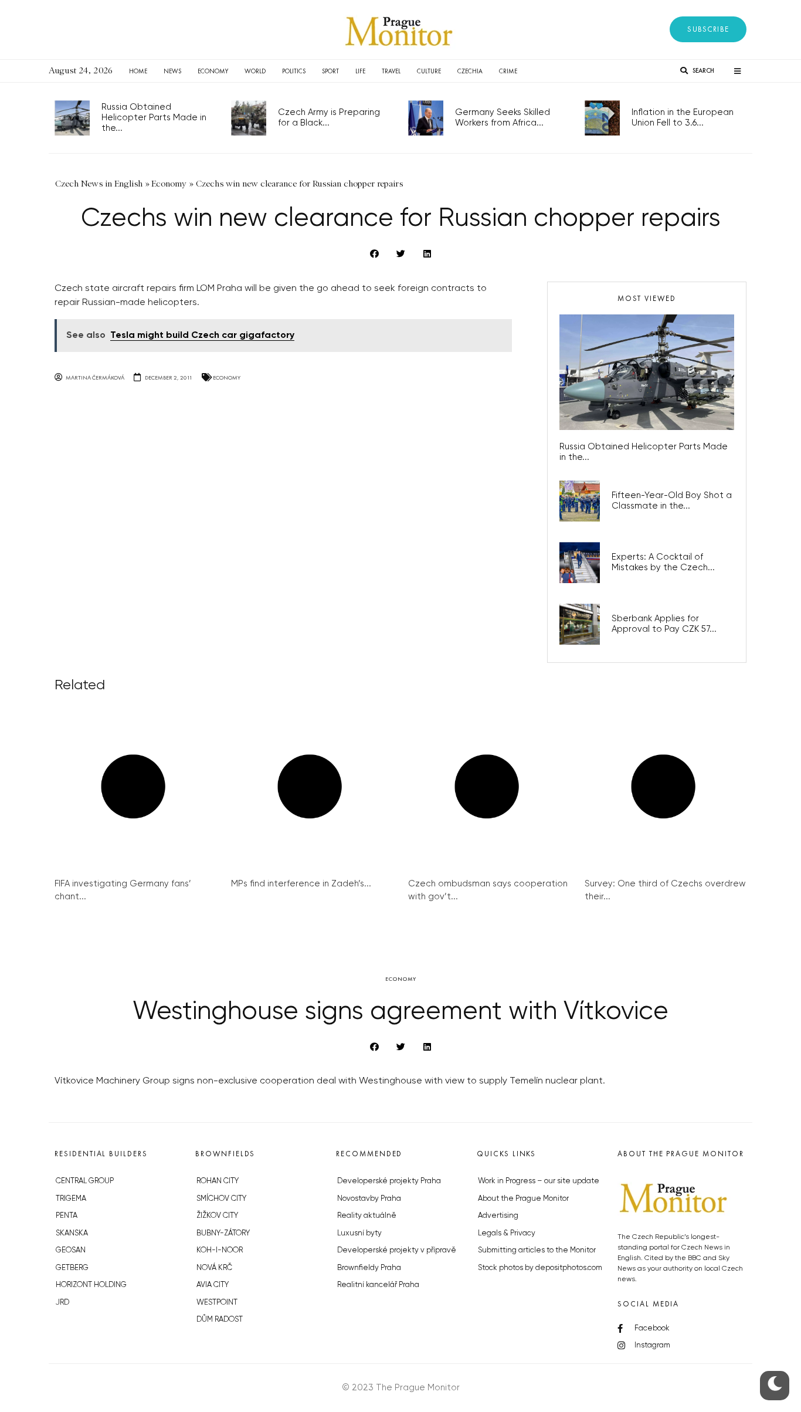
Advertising (498, 1216)
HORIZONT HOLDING (91, 1285)
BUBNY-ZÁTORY (223, 1233)
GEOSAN (71, 1250)
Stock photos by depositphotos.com (540, 1268)
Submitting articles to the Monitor (537, 1250)
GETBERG (72, 1268)
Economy (213, 71)
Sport (330, 71)
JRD (62, 1302)
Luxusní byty (359, 1233)
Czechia (470, 71)
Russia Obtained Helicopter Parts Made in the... (153, 118)
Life (360, 71)
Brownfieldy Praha (369, 1268)
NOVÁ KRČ (214, 1268)
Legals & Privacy (506, 1233)
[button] (708, 29)
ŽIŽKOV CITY (217, 1216)
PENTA (66, 1216)
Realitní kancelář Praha (378, 1285)
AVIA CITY (212, 1285)
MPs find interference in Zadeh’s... (301, 883)
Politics (294, 71)
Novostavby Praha (369, 1199)
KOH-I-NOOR (219, 1250)
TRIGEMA (71, 1199)
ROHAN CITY (217, 1181)
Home (138, 71)
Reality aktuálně (366, 1216)
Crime (508, 71)
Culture (429, 71)
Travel (391, 71)
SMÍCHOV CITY (221, 1199)
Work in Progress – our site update (538, 1181)
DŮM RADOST (219, 1319)
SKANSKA (72, 1233)
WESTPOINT (216, 1302)
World (255, 71)
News (172, 71)
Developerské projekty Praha (389, 1181)
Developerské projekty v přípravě (396, 1250)
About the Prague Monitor (523, 1199)
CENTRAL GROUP (85, 1181)
